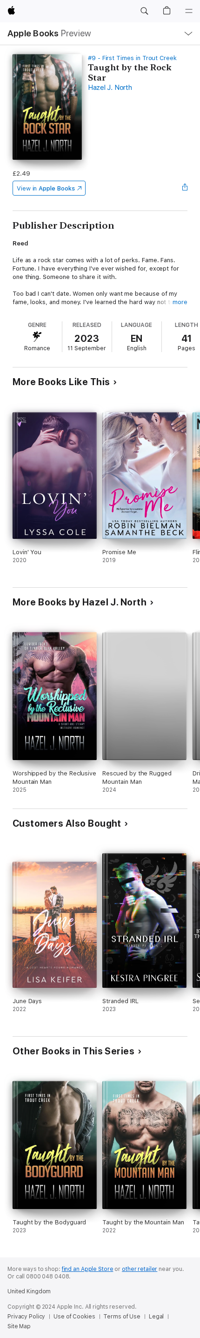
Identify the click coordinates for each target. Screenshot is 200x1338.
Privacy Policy (26, 1316)
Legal (156, 1316)
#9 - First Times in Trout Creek (132, 57)
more (180, 302)
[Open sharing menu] (184, 188)
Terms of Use (121, 1316)
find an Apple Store (87, 1269)
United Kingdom (29, 1291)
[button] (144, 11)
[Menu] (189, 11)
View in (46, 188)
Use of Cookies (74, 1316)
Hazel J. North (110, 87)
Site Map (19, 1326)
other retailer (139, 1269)
